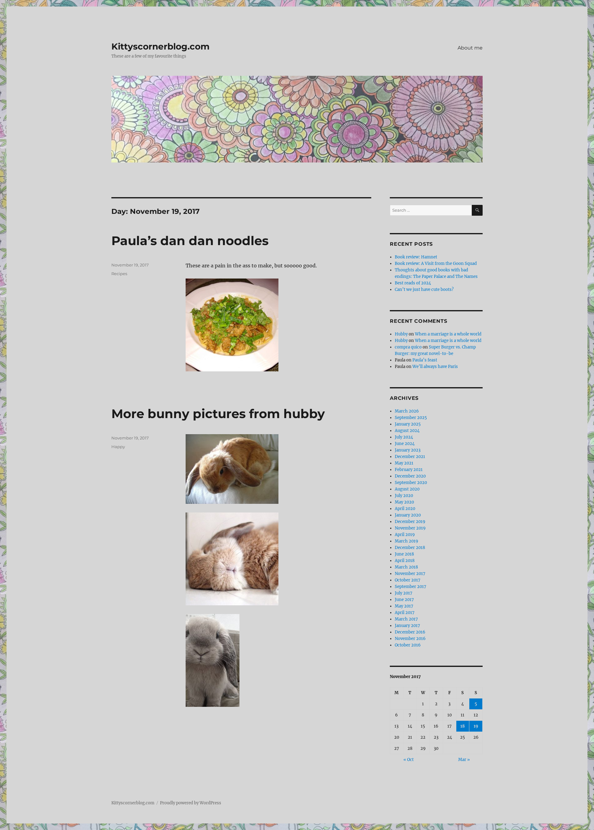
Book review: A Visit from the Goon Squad (436, 263)
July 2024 (404, 437)
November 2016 (410, 638)
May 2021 (404, 463)
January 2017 (407, 625)
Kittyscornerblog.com (160, 46)
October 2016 (408, 645)
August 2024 (407, 430)
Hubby (401, 334)
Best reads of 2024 (413, 283)
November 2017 (410, 573)
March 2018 (406, 567)
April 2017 (405, 612)
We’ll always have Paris (435, 366)
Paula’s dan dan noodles (190, 240)
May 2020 (404, 502)
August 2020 (407, 489)
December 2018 (410, 547)
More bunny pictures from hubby (218, 413)
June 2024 (405, 443)
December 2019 (410, 521)
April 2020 (405, 508)
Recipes (119, 273)
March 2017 (406, 619)
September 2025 (411, 417)
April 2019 (405, 534)
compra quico (408, 347)
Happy (118, 446)
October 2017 (407, 580)
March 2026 (407, 411)
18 (462, 726)
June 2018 (404, 554)
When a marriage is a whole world (448, 334)
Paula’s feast (424, 360)
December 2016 (410, 632)
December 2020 (410, 476)
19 (476, 726)
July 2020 (404, 495)
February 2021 (409, 469)
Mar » (464, 759)
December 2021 (410, 456)
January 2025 (408, 424)
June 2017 (404, 599)
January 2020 (408, 515)
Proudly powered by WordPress (190, 803)
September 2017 (410, 586)
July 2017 (403, 593)
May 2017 (404, 606)
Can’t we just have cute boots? (424, 289)
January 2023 (407, 450)
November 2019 (410, 528)
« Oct (408, 759)
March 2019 (406, 541)
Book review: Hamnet (416, 257)
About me (470, 48)
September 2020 (411, 482)
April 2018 (405, 560)
